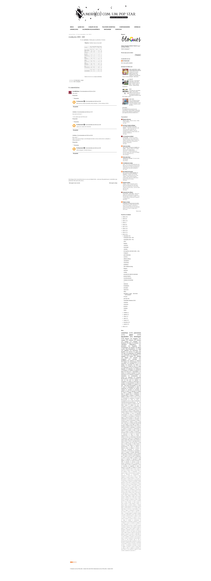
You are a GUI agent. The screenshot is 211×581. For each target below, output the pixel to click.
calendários (126, 260)
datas (124, 520)
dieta (137, 382)
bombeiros (139, 427)
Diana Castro (125, 481)
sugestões (132, 466)
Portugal (122, 425)
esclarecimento (133, 362)
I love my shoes (126, 146)
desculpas (130, 521)
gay (125, 353)
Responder (75, 95)
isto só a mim (131, 456)
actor (136, 396)
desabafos (125, 336)
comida (137, 388)
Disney (130, 481)
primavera (128, 463)
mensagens (137, 418)
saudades (137, 547)
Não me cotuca (126, 120)
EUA (130, 441)
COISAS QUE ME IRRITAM (135, 423)
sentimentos (134, 464)
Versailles (137, 510)
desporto (135, 521)
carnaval (129, 428)
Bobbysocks (123, 475)
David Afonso (130, 479)
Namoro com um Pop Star (131, 442)
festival (130, 454)
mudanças (131, 538)
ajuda (132, 446)
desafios (123, 351)
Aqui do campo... (127, 182)
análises (135, 513)
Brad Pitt (130, 475)
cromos (130, 518)
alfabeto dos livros (134, 405)
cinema (122, 518)
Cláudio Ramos (131, 478)
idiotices (136, 380)
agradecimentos (124, 446)
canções (135, 357)
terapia (122, 411)
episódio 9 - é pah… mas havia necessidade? (131, 294)
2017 (124, 226)
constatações (124, 347)
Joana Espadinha (124, 489)
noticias (136, 384)
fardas (135, 525)
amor (140, 385)
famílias (130, 384)
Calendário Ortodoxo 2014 (130, 300)
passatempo (133, 420)
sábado (131, 421)
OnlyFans (132, 499)
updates (139, 353)
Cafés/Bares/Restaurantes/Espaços (128, 402)
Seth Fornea (136, 425)
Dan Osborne (136, 439)
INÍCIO (72, 27)
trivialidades (126, 285)
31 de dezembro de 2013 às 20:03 (85, 135)
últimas (127, 411)
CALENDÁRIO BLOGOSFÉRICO (91, 29)
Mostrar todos (138, 211)
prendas (135, 359)
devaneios (129, 407)
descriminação (124, 521)
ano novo (129, 380)
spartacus (127, 550)
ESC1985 (135, 481)
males (125, 310)
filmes (137, 364)
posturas (126, 306)
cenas (131, 414)
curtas (122, 452)
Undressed (132, 510)
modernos (128, 459)
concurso (130, 406)
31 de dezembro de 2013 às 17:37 (85, 112)
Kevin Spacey (138, 492)
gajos (131, 335)
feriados (139, 525)
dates (138, 387)
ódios (125, 291)
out (140, 409)
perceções (124, 107)
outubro (126, 312)
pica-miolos (124, 543)
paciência (135, 540)
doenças (137, 416)
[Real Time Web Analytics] (73, 562)
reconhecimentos (127, 278)
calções (135, 515)
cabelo (122, 449)
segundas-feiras (124, 435)
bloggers (135, 338)
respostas (133, 391)
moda (139, 366)
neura (128, 420)
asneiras (126, 256)
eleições (139, 453)
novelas (127, 460)
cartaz (140, 515)
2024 (124, 220)
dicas (140, 521)
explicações (136, 392)
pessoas (132, 432)
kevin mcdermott (124, 535)
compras (123, 389)
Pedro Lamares (124, 503)
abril (125, 318)
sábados (126, 350)
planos (129, 543)
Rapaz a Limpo (126, 202)
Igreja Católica (135, 486)
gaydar (122, 528)
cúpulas (127, 452)
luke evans (137, 417)
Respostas (76, 98)
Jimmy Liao (137, 488)
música (122, 373)
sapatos (132, 547)
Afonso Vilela (137, 470)
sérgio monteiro (136, 410)
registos (123, 396)
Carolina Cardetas (130, 477)
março (125, 320)
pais (139, 540)
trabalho (135, 341)
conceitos (130, 389)
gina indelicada (127, 255)
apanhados (132, 427)
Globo (130, 485)
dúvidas (136, 343)
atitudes (139, 356)
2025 (124, 218)
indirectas (126, 284)
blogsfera (134, 346)
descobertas (136, 520)
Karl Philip (132, 424)
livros (137, 399)
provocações (138, 432)
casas (124, 392)
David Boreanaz (138, 479)
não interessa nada (131, 539)
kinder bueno (131, 535)
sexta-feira (125, 466)
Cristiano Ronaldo (137, 411)
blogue (126, 357)
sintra (140, 549)
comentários (125, 398)
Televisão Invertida (125, 427)
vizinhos (122, 436)
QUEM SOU (81, 27)
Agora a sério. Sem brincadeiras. (131, 348)
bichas (139, 514)
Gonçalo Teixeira (136, 485)
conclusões (123, 406)
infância (138, 529)
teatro (138, 466)
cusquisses (132, 398)
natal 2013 (126, 289)
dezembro (126, 236)
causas (134, 517)
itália (125, 532)
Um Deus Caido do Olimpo (129, 125)
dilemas (123, 522)
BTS (122, 474)
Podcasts (123, 445)
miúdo (132, 431)
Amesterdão (134, 471)
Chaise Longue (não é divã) (126, 439)
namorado (135, 350)
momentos (137, 431)
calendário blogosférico (128, 344)
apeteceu (132, 360)
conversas (126, 304)
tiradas (139, 391)
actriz (133, 511)
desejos (137, 398)
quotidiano (126, 264)
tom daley (129, 467)
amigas (122, 364)
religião (124, 546)
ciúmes (126, 518)
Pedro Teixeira (136, 443)
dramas (137, 378)
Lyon (124, 164)
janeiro (125, 324)
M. (131, 367)
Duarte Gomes (124, 441)
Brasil (135, 475)
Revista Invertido (132, 504)
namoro (131, 351)
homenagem (130, 409)
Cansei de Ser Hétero (128, 192)
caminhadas (129, 449)
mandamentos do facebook (127, 418)
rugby (124, 547)
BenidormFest (136, 474)
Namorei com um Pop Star (131, 497)
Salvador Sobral (129, 425)
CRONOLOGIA (74, 29)
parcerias (123, 542)
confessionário (136, 428)
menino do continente (127, 377)
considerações (134, 376)
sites (123, 550)
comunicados (124, 450)
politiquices (138, 369)
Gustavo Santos (124, 486)
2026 (124, 216)
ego (135, 453)
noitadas (126, 308)
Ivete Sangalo (130, 488)
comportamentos (137, 414)
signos (136, 549)
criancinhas (126, 262)
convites (123, 382)
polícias (123, 391)
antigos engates (129, 513)
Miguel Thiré (128, 496)
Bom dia (126, 423)
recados (137, 434)
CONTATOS (118, 29)
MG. (138, 403)
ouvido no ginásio (131, 373)
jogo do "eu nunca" (130, 533)
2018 (124, 224)
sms (129, 400)
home (132, 399)
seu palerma (130, 549)
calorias (124, 428)
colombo (126, 249)
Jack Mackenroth (136, 441)
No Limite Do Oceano (128, 171)
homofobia (132, 363)
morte (126, 538)
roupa (133, 546)
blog (130, 343)
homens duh (129, 394)
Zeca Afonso (123, 511)
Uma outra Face (126, 157)
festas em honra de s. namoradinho (130, 371)
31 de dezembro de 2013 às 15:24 (87, 91)
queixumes (125, 434)
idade (126, 456)
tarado (137, 435)
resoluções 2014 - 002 (129, 237)
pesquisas (139, 542)
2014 (74, 81)
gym (122, 456)
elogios (122, 417)
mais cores (131, 99)
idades (138, 528)
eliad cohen (125, 454)
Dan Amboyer (123, 479)
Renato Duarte (124, 504)
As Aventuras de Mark (128, 136)
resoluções (78, 81)
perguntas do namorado (131, 542)
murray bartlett (137, 538)
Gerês (140, 484)
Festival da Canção (136, 482)
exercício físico (129, 525)
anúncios (126, 270)
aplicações (129, 514)
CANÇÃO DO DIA (93, 27)
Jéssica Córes (131, 492)
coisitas (125, 272)
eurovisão (137, 389)
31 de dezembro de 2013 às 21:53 (93, 101)
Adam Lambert (137, 468)
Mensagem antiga (113, 183)
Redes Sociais (124, 405)
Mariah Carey (135, 495)
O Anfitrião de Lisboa (128, 163)
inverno (127, 531)
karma (124, 457)
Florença (122, 484)
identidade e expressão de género (128, 529)
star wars (132, 550)
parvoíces (137, 333)
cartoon (124, 517)
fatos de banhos (129, 417)
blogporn (132, 447)
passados (126, 287)
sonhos (132, 435)
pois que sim (126, 298)
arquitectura (124, 388)
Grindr (131, 356)
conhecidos (130, 450)
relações (125, 370)
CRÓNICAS (137, 27)
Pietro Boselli (132, 503)
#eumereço (125, 438)
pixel (138, 461)
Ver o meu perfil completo (127, 63)
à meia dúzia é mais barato (135, 436)
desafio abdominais (135, 452)
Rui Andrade (134, 506)
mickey (127, 431)
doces (128, 522)
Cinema (124, 183)
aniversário (136, 381)
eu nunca (136, 524)
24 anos (125, 296)
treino (124, 468)
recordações (123, 400)
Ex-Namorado (79, 101)
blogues (125, 268)
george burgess (127, 276)
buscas (137, 447)
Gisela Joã (125, 485)
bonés (123, 515)
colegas (123, 340)
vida (122, 380)
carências (129, 517)
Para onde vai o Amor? (131, 500)
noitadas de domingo (128, 280)
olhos (122, 461)
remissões (137, 463)
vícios (127, 436)
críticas (135, 518)
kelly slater (138, 533)
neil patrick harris (124, 432)
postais (122, 463)
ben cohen (135, 514)
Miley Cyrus (134, 496)
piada (138, 420)
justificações (138, 456)
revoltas (128, 546)
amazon (137, 446)
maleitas (127, 536)
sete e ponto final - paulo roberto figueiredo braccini (135, 70)
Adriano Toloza (130, 470)
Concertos (138, 478)
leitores (136, 409)
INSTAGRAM (107, 29)
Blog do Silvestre (127, 119)
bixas (124, 387)
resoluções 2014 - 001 (129, 239)
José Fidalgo (125, 424)
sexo (140, 464)
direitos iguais (124, 453)
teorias (131, 378)
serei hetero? (123, 549)
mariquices (136, 394)
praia (128, 391)
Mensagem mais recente (74, 183)
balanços (139, 360)
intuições (123, 531)
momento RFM (124, 395)
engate (129, 392)
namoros (122, 539)
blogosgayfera (131, 387)
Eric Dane (129, 482)
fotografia (123, 369)
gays (127, 528)
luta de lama (138, 535)
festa (122, 394)
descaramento (131, 382)
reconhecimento (124, 421)
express (137, 370)
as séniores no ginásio (133, 374)
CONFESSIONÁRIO (124, 27)
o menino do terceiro (135, 460)
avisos (139, 396)
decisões (123, 407)
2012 (124, 326)
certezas (137, 449)
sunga (129, 410)
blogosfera (135, 354)
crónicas (139, 518)
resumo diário (124, 464)
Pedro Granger (128, 443)
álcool (128, 468)
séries (132, 400)
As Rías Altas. (126, 137)
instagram (126, 253)
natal (139, 349)
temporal (123, 467)
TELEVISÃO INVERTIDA (108, 27)
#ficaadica (138, 400)
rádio (128, 547)
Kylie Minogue (125, 493)
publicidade (126, 367)
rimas (129, 464)
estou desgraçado (124, 524)
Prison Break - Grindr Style (128, 193)
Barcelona (128, 474)
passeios (127, 461)
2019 (124, 222)
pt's (132, 463)
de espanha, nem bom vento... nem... (132, 251)
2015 (130, 89)
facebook (123, 343)
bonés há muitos (129, 515)
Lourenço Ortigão (133, 493)
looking (135, 457)
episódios (123, 384)
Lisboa (122, 442)
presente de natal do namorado (131, 274)
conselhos (125, 416)
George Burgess (134, 484)
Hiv (129, 486)
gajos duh (138, 351)
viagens (125, 362)
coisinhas (126, 245)
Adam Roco (123, 470)
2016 (124, 228)
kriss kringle (129, 457)
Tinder (129, 381)
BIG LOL (131, 438)
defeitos (129, 520)
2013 (124, 234)
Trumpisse (137, 445)
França (127, 484)
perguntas (131, 353)
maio (125, 316)
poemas (134, 543)
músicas (131, 340)
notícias (131, 395)
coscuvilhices (131, 416)
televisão (123, 366)
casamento (127, 354)
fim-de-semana (124, 399)
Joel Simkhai (132, 489)
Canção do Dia (131, 366)
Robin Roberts (128, 506)
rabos (131, 434)
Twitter (127, 510)
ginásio (133, 347)
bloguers (137, 367)
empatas (138, 522)
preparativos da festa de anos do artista (131, 203)
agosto (125, 314)
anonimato (126, 247)
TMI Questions (126, 413)
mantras (132, 536)
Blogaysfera (137, 438)
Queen (138, 503)
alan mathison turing (128, 266)
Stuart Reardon (128, 507)
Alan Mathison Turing (125, 471)
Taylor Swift (137, 507)
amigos (126, 341)
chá (138, 517)
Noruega (126, 499)
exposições (134, 407)
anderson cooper (124, 447)
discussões (130, 453)
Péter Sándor (130, 445)
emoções (133, 522)
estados (131, 370)
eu (131, 524)
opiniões (137, 395)
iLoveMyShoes (76, 91)
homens (139, 340)
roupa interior (138, 546)
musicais (123, 420)
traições (125, 243)
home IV (131, 79)
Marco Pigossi (128, 495)
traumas (139, 467)
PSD (136, 499)
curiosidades (137, 450)
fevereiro (126, 322)
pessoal (133, 461)
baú (133, 413)
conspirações (136, 406)
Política (137, 424)
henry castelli (132, 528)
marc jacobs (137, 536)
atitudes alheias (127, 258)
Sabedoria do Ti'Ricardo (128, 158)
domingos (137, 336)
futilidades (130, 369)
